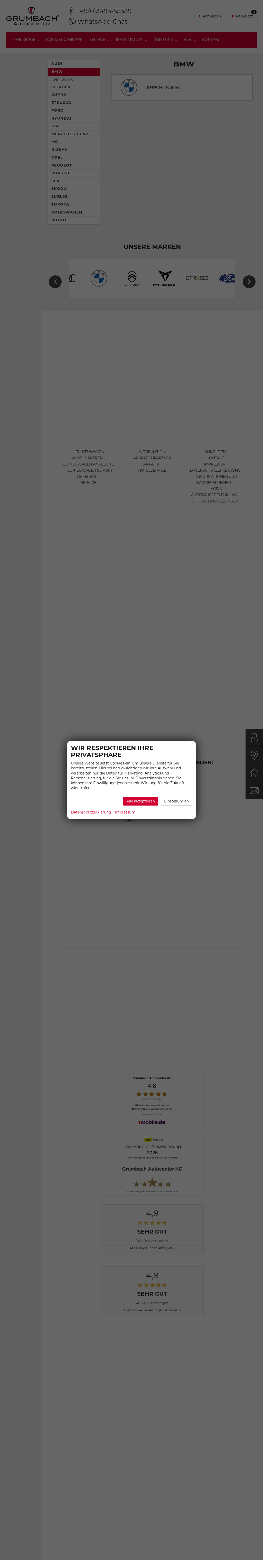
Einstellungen (176, 801)
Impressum (125, 812)
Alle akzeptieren (140, 801)
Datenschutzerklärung (91, 812)
